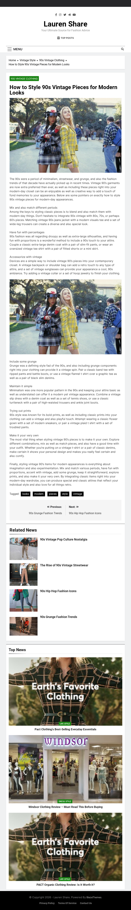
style (65, 494)
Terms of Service (67, 903)
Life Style (65, 723)
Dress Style (65, 801)
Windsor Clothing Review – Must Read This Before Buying (65, 807)
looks (25, 494)
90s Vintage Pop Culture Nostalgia (63, 539)
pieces (53, 494)
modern (38, 494)
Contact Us (86, 903)
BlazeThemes (93, 897)
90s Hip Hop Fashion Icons (58, 591)
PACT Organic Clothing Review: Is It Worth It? (66, 884)
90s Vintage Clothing (24, 78)
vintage (77, 494)
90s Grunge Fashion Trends (58, 617)
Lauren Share (65, 24)
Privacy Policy (47, 903)
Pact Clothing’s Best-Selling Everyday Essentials (65, 729)
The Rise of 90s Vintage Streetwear (64, 565)
